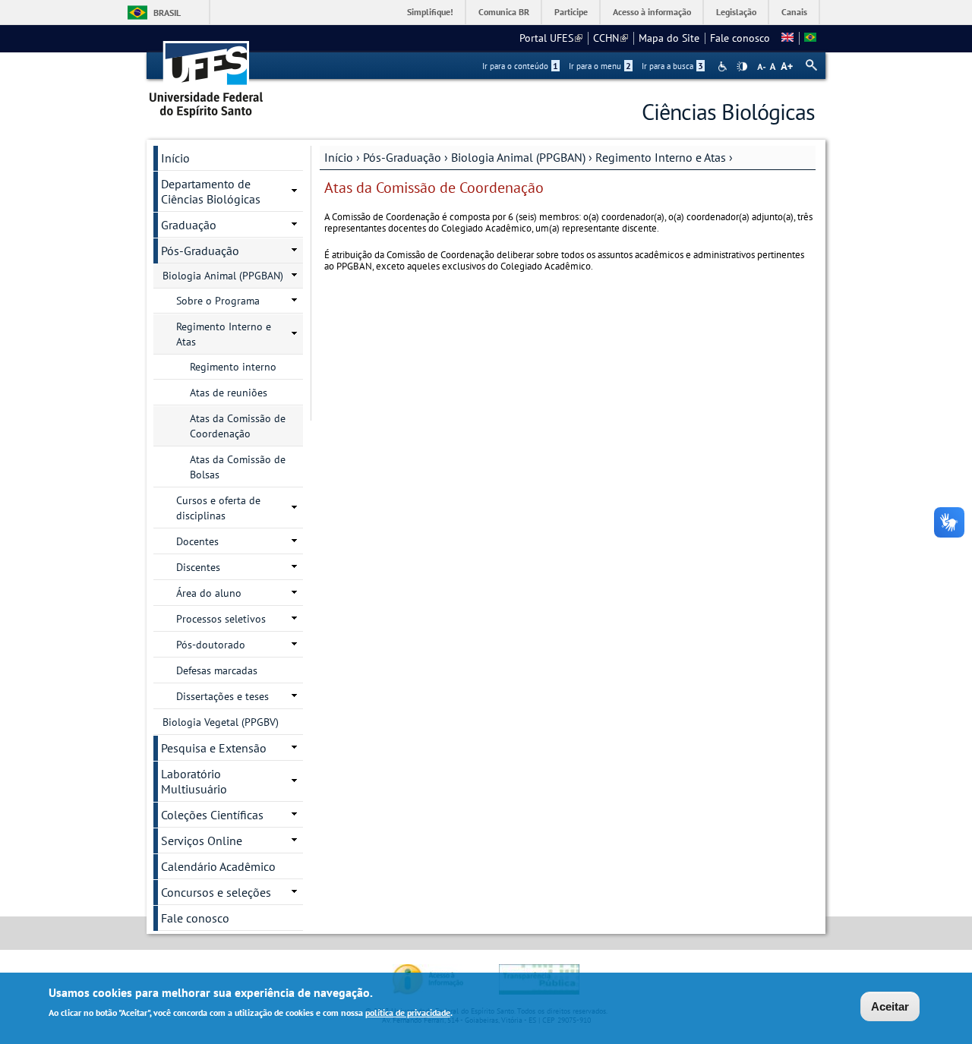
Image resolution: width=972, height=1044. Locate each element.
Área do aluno (208, 593)
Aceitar (890, 1006)
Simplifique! (430, 11)
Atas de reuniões (228, 392)
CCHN (610, 38)
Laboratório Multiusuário (194, 781)
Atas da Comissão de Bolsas (238, 467)
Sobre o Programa (218, 301)
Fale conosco (740, 38)
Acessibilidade (724, 66)
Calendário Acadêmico (218, 866)
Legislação (736, 11)
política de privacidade (407, 1012)
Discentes (198, 567)
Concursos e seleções (216, 892)
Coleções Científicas (212, 814)
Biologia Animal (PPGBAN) (518, 157)
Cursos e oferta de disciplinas (218, 508)
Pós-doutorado (210, 644)
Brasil (167, 12)
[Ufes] (207, 74)
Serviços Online (201, 840)
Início (338, 157)
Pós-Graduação (402, 157)
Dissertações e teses (222, 696)
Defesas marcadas (216, 670)
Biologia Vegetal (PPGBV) (221, 722)
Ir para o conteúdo (520, 66)
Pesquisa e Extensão (214, 747)
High (742, 67)
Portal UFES (550, 38)
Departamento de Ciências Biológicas (210, 191)
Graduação (188, 224)
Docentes (197, 541)
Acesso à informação (652, 11)
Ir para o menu (600, 66)
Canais (794, 11)
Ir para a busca (672, 66)
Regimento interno (233, 367)
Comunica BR (503, 11)
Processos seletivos (221, 619)
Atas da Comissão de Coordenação (238, 426)
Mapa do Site (669, 38)
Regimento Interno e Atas (660, 157)
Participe (571, 11)
